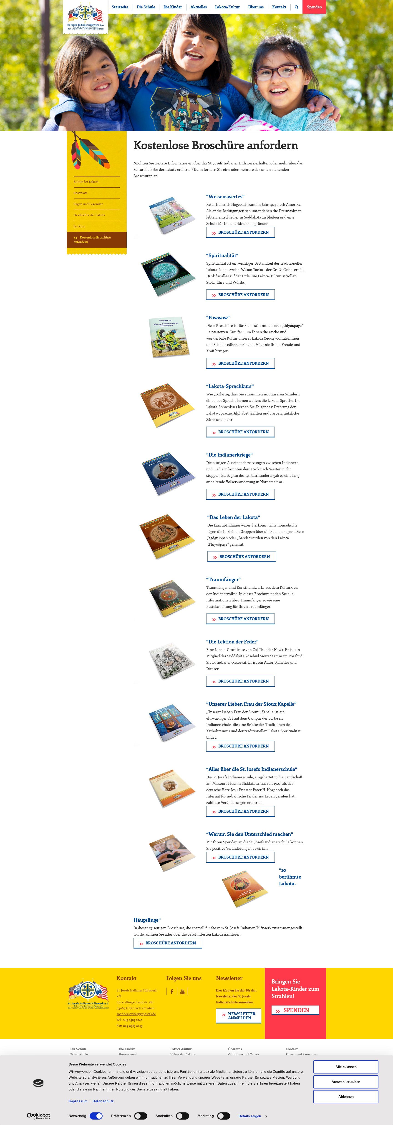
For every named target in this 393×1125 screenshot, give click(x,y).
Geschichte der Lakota (89, 215)
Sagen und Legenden (88, 204)
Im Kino (79, 226)
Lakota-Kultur (227, 7)
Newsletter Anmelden (241, 1016)
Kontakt (279, 7)
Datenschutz (103, 1101)
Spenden (314, 7)
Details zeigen (250, 1116)
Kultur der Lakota (86, 182)
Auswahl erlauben (346, 1082)
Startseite (120, 7)
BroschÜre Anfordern (243, 295)
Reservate (81, 193)
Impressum (79, 1101)
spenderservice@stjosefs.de (136, 1014)
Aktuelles (199, 7)
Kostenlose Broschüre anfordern (92, 240)
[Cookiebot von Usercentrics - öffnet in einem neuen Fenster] (38, 1116)
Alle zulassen (346, 1067)
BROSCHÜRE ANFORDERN (243, 233)
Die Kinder (173, 7)
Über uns (256, 7)
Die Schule (146, 7)
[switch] (140, 1116)
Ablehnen (346, 1096)
